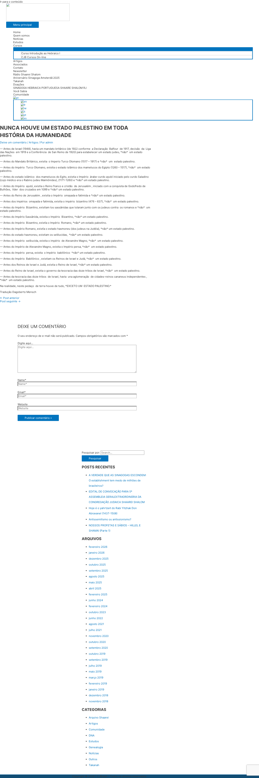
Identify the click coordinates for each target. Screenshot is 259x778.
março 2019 (96, 677)
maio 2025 (95, 582)
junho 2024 (96, 600)
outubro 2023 (97, 612)
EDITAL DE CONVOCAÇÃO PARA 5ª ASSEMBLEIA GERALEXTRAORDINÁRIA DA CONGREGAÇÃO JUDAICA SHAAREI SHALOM (117, 497)
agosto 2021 (96, 624)
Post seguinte (10, 301)
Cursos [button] (17, 45)
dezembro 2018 (98, 695)
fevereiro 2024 (98, 606)
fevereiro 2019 (98, 683)
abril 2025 (95, 588)
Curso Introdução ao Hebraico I (40, 53)
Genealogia (96, 747)
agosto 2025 (96, 576)
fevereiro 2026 (98, 546)
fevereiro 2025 (98, 594)
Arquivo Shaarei (99, 717)
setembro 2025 (98, 570)
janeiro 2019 (96, 689)
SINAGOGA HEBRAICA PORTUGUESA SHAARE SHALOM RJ (50, 87)
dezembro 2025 (99, 558)
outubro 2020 (97, 642)
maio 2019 (95, 671)
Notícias (18, 39)
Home (17, 32)
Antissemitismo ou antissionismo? (110, 519)
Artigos (17, 61)
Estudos (18, 42)
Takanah (18, 81)
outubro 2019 (97, 653)
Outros (93, 759)
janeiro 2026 (96, 552)
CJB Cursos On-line (33, 57)
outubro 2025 (97, 564)
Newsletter (20, 71)
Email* (22, 392)
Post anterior (9, 298)
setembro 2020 (98, 647)
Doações (18, 84)
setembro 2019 (98, 659)
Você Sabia (20, 91)
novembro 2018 (98, 701)
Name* (22, 380)
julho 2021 (95, 630)
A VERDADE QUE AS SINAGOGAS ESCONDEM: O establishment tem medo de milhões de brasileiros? (117, 480)
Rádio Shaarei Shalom (27, 74)
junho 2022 (96, 618)
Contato (18, 67)
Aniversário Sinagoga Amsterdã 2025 (36, 77)
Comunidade (21, 94)
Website (23, 404)
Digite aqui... (25, 343)
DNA (91, 735)
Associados (20, 64)
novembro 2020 (99, 636)
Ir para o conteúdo (11, 1)
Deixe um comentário (13, 142)
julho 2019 (95, 665)
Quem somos (21, 35)
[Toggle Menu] (133, 49)
